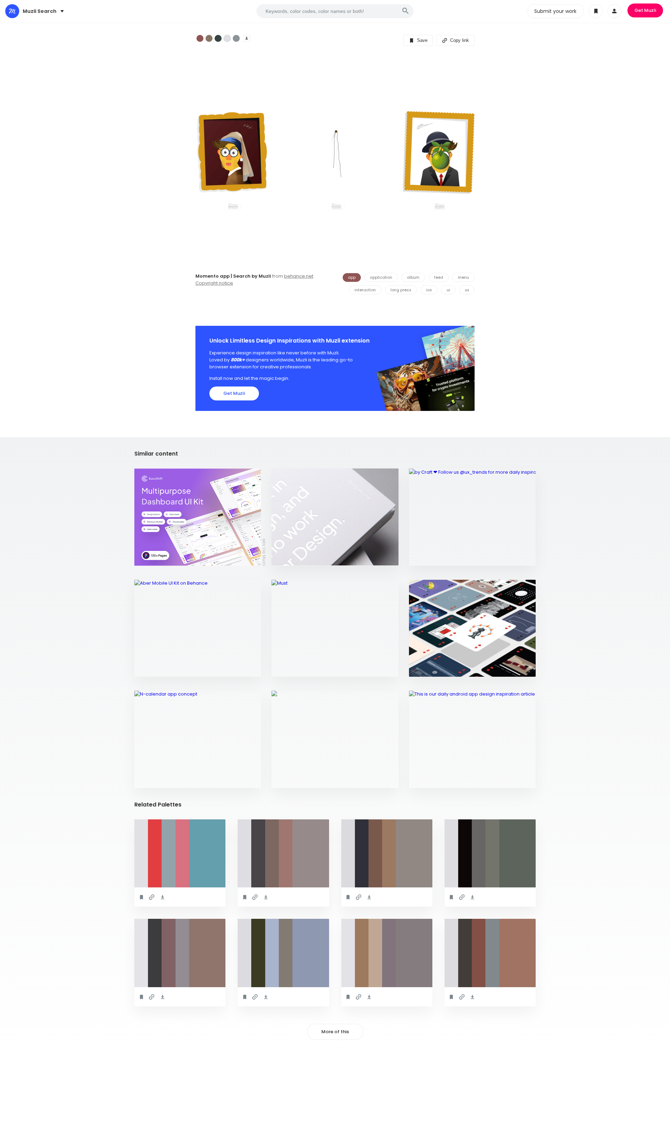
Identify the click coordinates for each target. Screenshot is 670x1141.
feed (438, 277)
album (413, 277)
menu (463, 277)
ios (429, 290)
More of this (335, 1031)
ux (467, 290)
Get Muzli (645, 10)
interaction (365, 290)
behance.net (298, 276)
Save (421, 40)
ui (448, 290)
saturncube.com (433, 779)
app (352, 277)
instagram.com (431, 557)
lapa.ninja (288, 667)
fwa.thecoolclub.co (437, 667)
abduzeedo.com (294, 557)
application (381, 277)
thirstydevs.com (296, 779)
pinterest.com (156, 779)
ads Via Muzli (264, 551)
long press (400, 290)
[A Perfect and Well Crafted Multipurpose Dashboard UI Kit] (197, 517)
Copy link (459, 40)
